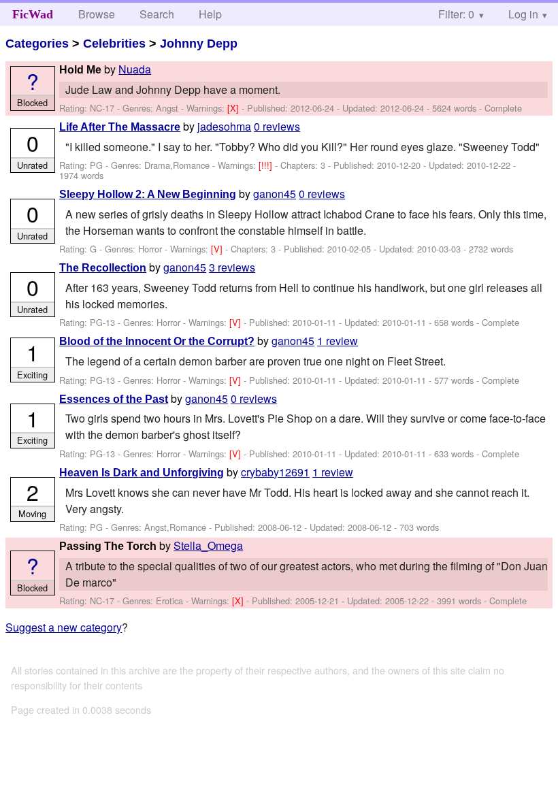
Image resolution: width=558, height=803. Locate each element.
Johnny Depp (198, 43)
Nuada (134, 69)
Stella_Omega (208, 545)
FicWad (32, 14)
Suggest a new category (63, 627)
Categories (37, 43)
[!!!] (267, 165)
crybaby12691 (275, 472)
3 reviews (232, 267)
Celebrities (114, 43)
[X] (234, 107)
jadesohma (224, 126)
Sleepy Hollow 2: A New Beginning (147, 194)
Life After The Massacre (119, 127)
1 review (337, 340)
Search (157, 14)
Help (210, 14)
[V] (218, 248)
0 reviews (277, 126)
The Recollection (102, 268)
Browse (96, 14)
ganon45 (274, 193)
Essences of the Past (113, 399)
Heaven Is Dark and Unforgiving (141, 472)
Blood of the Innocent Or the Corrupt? (157, 341)
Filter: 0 (456, 14)
